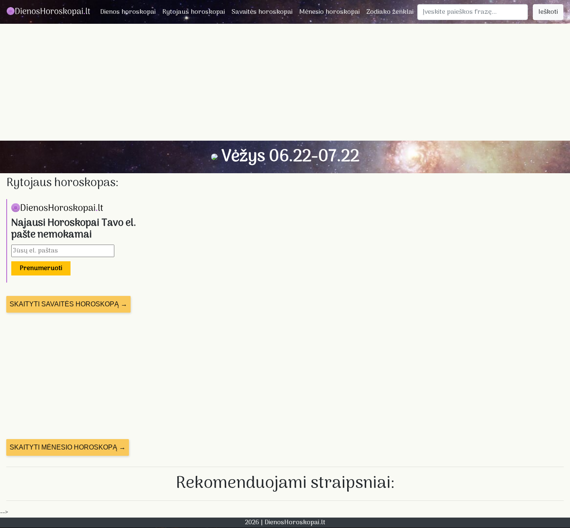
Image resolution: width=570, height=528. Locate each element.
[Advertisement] (285, 82)
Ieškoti (548, 12)
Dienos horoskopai (128, 12)
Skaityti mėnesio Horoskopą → (68, 447)
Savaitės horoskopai (262, 12)
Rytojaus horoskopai (193, 12)
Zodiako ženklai (390, 12)
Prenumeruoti (41, 268)
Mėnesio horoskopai (329, 12)
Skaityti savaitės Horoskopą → (68, 304)
